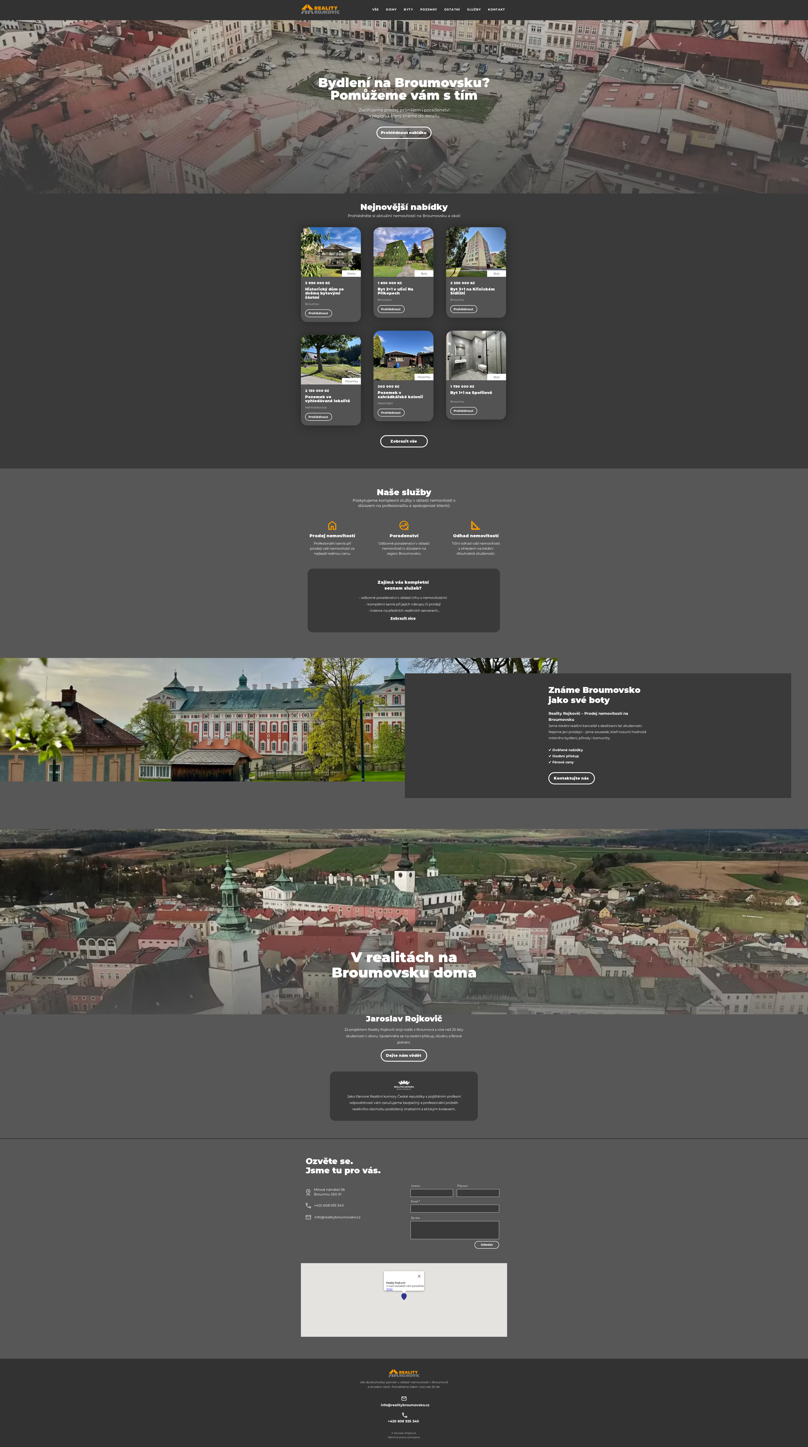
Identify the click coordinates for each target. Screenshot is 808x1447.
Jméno (415, 1185)
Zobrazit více (403, 618)
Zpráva (415, 1217)
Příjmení (462, 1185)
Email (414, 1201)
